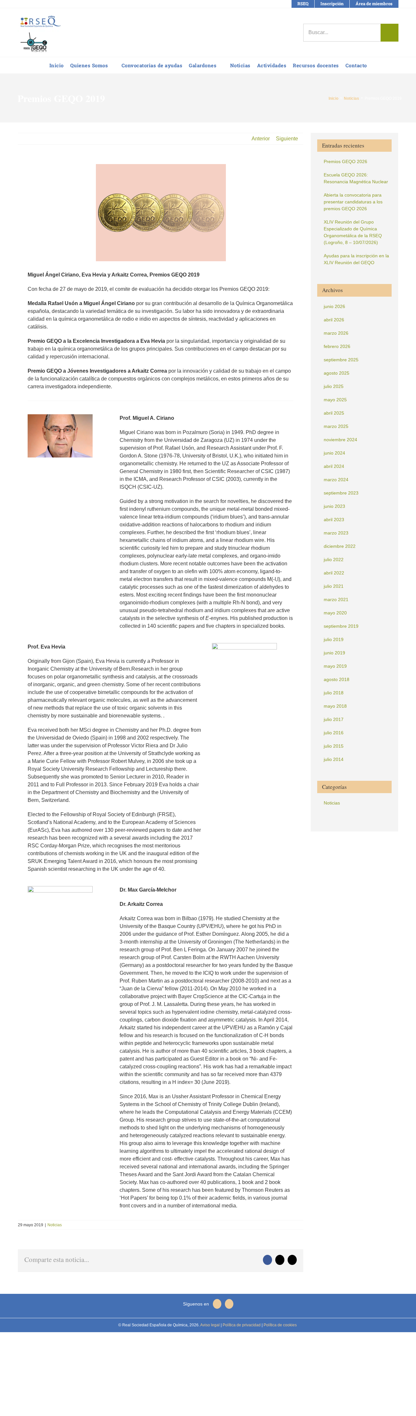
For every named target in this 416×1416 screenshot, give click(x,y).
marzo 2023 (336, 532)
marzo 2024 (336, 479)
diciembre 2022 (340, 546)
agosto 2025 (336, 373)
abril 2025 (334, 413)
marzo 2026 (336, 333)
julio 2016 (334, 732)
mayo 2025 (335, 399)
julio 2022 (334, 559)
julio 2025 (334, 386)
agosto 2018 (336, 679)
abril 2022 (334, 572)
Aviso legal (210, 1325)
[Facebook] (217, 1304)
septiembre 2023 (341, 493)
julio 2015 (334, 746)
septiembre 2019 (341, 626)
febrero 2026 (337, 346)
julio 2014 (334, 759)
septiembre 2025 (341, 359)
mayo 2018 (335, 706)
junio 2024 (334, 453)
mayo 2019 (335, 666)
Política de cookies (280, 1325)
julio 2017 (334, 719)
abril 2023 (334, 519)
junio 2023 (334, 506)
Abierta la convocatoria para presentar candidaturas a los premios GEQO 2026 (353, 201)
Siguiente (287, 138)
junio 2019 (334, 652)
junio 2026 (334, 306)
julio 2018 (334, 692)
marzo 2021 (336, 599)
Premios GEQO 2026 (345, 161)
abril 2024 (334, 466)
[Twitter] (229, 1304)
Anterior (261, 138)
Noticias (54, 1225)
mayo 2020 (335, 612)
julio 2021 (334, 586)
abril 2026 (334, 319)
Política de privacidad (241, 1325)
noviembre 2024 (340, 439)
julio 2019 (334, 639)
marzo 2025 (336, 426)
